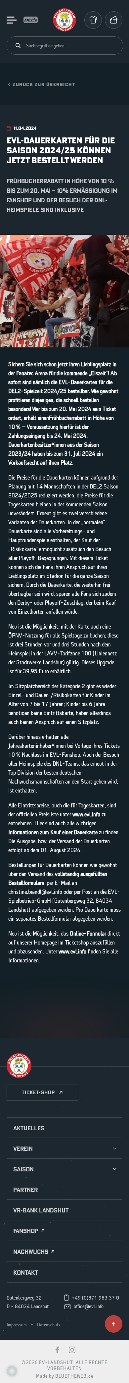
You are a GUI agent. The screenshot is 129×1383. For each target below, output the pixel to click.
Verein (23, 1149)
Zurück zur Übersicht (44, 84)
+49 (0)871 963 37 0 (95, 1298)
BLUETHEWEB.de (74, 1376)
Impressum (17, 1325)
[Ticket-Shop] (113, 20)
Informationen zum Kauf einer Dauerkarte (53, 832)
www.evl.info (86, 814)
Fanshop (25, 1231)
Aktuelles (28, 1128)
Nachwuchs (30, 1252)
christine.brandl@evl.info (35, 892)
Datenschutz (49, 1325)
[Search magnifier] (18, 45)
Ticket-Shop (38, 1092)
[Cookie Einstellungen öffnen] (12, 1370)
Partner (25, 1190)
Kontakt (25, 1273)
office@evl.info (89, 1306)
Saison (23, 1169)
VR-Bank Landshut (40, 1210)
